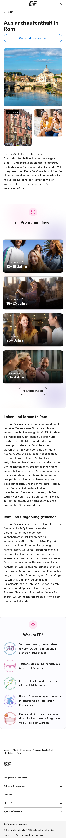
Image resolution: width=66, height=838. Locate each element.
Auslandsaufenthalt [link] (44, 750)
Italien (10, 12)
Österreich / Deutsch (16, 824)
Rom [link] (19, 753)
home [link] (6, 750)
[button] (5, 3)
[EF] (33, 3)
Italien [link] (10, 753)
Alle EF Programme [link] (22, 750)
